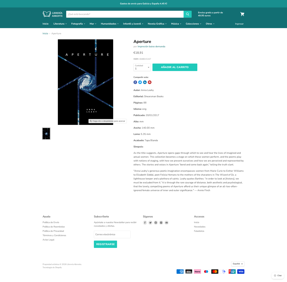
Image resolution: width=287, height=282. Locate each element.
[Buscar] (188, 14)
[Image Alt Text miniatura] (46, 134)
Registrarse (105, 244)
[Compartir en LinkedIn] (145, 82)
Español (236, 263)
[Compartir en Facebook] (135, 82)
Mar (92, 23)
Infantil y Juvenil (132, 23)
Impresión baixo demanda (151, 46)
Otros (209, 23)
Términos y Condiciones (54, 235)
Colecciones (193, 23)
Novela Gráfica (156, 23)
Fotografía (77, 23)
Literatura (59, 23)
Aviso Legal (48, 239)
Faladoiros (199, 231)
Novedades (199, 226)
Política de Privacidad (53, 231)
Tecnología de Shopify (52, 267)
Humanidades (109, 23)
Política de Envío (51, 222)
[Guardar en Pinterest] (149, 82)
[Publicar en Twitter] (140, 82)
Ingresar (239, 23)
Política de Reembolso (54, 226)
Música (175, 23)
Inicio (45, 23)
